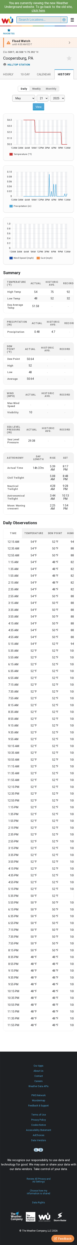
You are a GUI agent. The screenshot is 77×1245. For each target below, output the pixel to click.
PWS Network (38, 1095)
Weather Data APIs (38, 1086)
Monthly (51, 88)
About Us (38, 1071)
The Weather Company (17, 1217)
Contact (38, 1076)
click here (38, 10)
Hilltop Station (19, 64)
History (64, 74)
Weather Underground (44, 1217)
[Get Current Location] (64, 20)
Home (7, 19)
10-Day (25, 74)
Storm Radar (60, 1216)
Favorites (9, 33)
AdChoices (38, 1135)
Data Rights (38, 1202)
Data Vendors (38, 1140)
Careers (38, 1081)
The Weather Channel (30, 1217)
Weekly (36, 88)
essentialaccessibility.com (38, 1150)
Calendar (44, 74)
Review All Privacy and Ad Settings (39, 1180)
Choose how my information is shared (38, 1192)
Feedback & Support (38, 1105)
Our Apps (38, 1065)
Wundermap (38, 1100)
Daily (24, 88)
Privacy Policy (38, 1119)
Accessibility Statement (38, 1130)
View (38, 106)
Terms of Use (38, 1114)
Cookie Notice (38, 1125)
